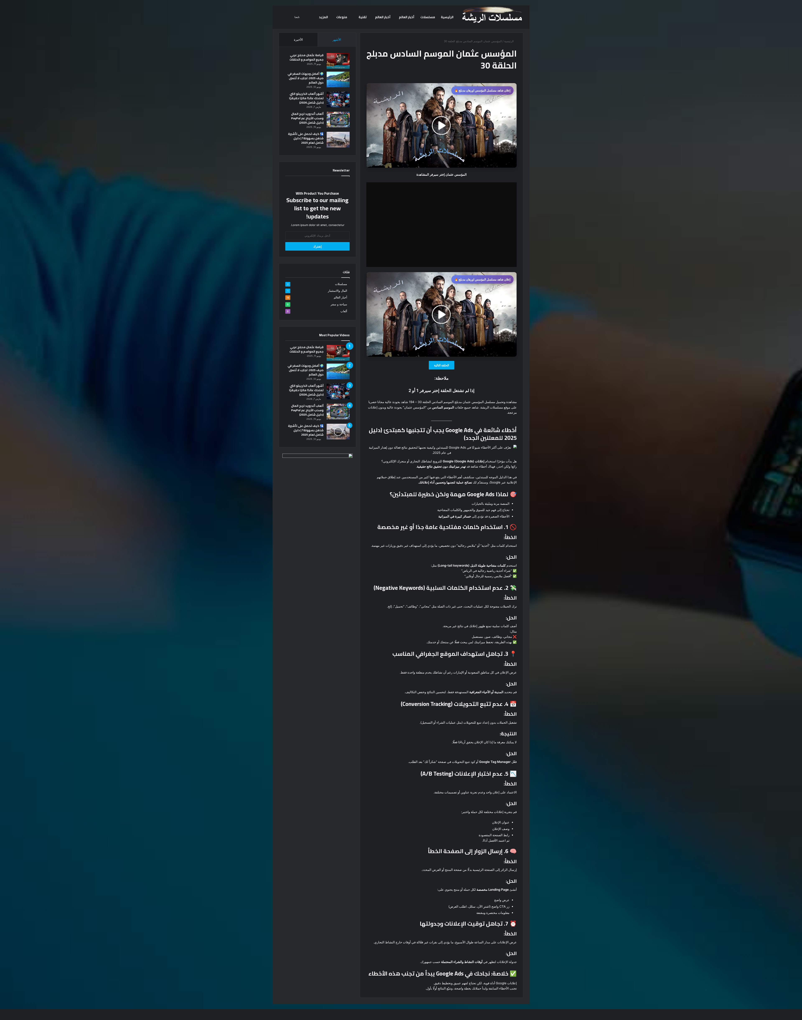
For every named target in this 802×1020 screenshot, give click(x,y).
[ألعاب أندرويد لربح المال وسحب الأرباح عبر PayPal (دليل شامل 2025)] (338, 119)
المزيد (323, 17)
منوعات (342, 17)
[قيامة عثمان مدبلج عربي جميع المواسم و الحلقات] (338, 61)
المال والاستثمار (337, 290)
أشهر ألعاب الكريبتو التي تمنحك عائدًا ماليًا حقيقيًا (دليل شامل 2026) (306, 98)
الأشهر (336, 40)
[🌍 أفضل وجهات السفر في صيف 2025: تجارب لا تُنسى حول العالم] (338, 79)
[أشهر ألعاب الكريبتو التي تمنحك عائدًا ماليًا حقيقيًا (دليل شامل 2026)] (338, 99)
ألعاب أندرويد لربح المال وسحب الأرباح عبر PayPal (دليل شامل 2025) (307, 118)
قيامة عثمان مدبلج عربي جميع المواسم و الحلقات (306, 57)
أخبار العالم (406, 17)
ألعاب (343, 311)
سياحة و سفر (339, 304)
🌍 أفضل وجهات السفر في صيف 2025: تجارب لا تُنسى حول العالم (306, 78)
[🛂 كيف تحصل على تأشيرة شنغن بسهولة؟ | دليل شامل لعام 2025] (338, 139)
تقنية (363, 17)
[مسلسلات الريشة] (492, 15)
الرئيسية (447, 17)
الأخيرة (298, 40)
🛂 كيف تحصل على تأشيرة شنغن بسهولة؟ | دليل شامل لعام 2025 (306, 138)
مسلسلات (427, 17)
